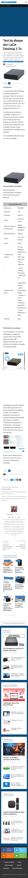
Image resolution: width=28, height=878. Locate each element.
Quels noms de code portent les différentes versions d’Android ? (18, 768)
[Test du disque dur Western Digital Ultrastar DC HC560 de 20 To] (8, 579)
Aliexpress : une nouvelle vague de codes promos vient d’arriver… (17, 839)
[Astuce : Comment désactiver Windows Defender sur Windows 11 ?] (6, 784)
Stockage (5, 61)
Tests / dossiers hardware (18, 61)
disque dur (12, 474)
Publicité (19, 865)
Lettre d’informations (17, 868)
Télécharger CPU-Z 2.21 (17, 720)
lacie (21, 474)
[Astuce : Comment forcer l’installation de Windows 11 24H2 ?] (6, 776)
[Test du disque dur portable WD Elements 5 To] (20, 579)
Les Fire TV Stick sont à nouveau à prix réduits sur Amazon (17, 822)
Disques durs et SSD (9, 578)
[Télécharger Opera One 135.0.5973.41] (14, 694)
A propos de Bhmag (9, 862)
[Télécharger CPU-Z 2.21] (6, 722)
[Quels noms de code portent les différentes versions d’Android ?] (6, 768)
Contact (19, 862)
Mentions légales (9, 865)
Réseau (6, 597)
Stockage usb (10, 61)
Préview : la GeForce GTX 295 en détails (20, 546)
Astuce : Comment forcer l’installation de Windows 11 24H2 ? (17, 776)
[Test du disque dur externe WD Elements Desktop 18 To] (20, 562)
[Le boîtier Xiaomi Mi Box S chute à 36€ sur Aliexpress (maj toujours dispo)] (14, 804)
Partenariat (6, 868)
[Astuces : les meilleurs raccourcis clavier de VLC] (14, 749)
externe (16, 474)
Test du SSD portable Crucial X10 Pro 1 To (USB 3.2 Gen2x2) (18, 659)
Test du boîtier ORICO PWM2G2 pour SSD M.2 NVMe (16, 667)
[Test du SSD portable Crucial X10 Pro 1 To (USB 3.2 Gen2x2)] (6, 659)
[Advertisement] (14, 22)
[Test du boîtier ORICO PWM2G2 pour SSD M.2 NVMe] (6, 667)
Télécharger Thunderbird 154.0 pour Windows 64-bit (17, 712)
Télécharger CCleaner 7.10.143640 (16, 729)
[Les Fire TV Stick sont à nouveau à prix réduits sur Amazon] (6, 822)
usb (4, 476)
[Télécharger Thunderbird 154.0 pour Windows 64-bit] (6, 713)
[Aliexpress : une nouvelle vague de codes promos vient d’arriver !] (6, 839)
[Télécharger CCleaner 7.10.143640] (6, 730)
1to (7, 474)
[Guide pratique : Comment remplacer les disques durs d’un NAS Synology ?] (8, 598)
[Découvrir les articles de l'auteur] (14, 509)
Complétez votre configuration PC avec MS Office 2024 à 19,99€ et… (17, 831)
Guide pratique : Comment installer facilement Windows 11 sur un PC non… (18, 675)
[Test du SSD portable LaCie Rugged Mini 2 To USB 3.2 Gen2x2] (8, 562)
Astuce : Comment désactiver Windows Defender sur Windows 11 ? (17, 784)
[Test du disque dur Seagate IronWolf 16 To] (20, 598)
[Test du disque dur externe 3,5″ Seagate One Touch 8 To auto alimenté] (14, 640)
